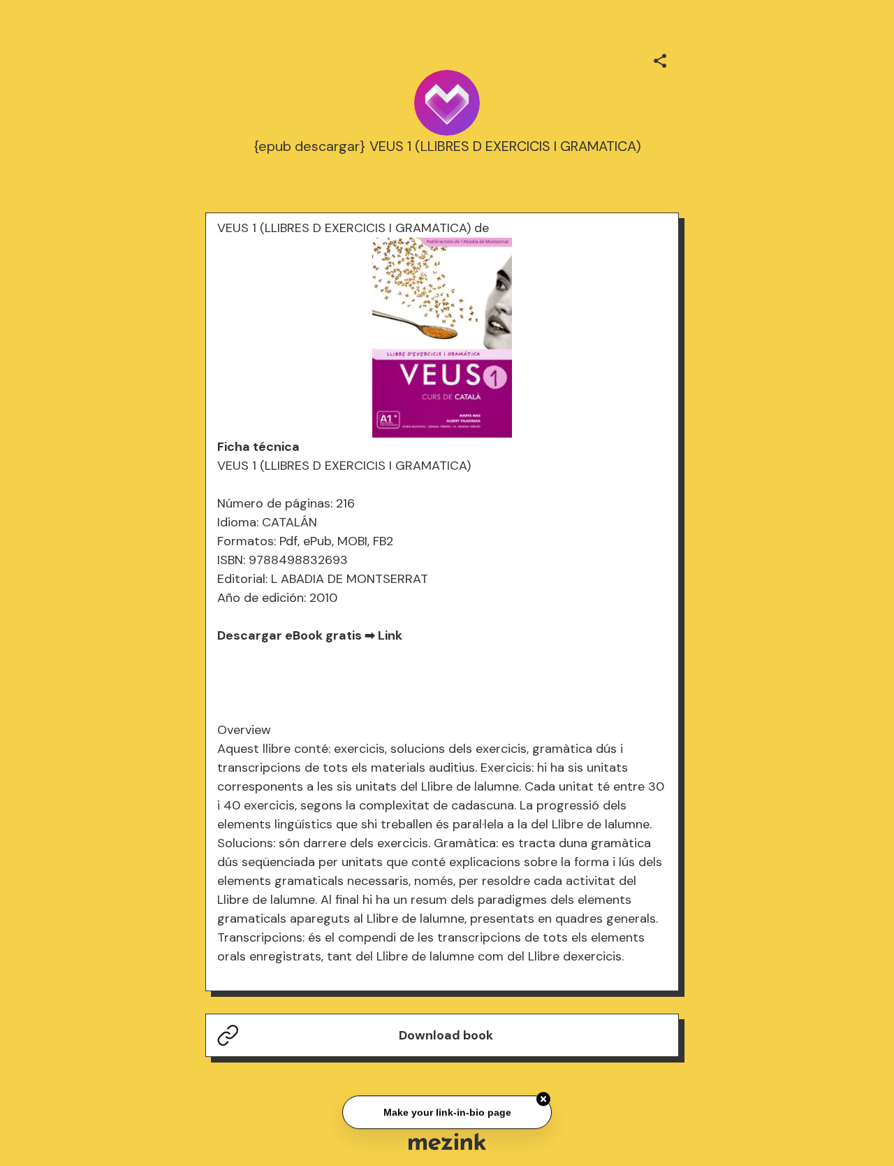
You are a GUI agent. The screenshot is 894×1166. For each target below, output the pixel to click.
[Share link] (660, 59)
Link (390, 635)
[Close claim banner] (543, 1097)
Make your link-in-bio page (447, 1110)
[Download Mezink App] (447, 1141)
